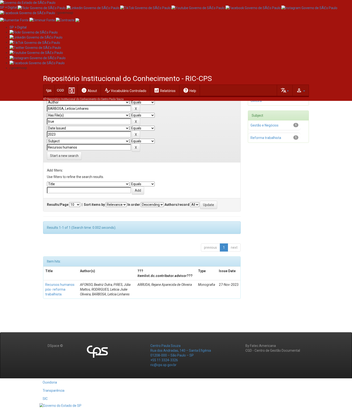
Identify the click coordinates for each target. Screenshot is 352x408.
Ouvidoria (50, 382)
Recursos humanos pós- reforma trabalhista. (59, 289)
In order (133, 205)
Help (189, 90)
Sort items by (94, 205)
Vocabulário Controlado (125, 90)
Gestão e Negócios (264, 125)
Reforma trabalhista (265, 138)
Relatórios (165, 90)
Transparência (53, 390)
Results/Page (57, 205)
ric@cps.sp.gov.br (163, 365)
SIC (45, 399)
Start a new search (64, 156)
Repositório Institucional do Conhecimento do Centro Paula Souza (85, 99)
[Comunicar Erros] (77, 20)
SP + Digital (8, 7)
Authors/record (177, 205)
